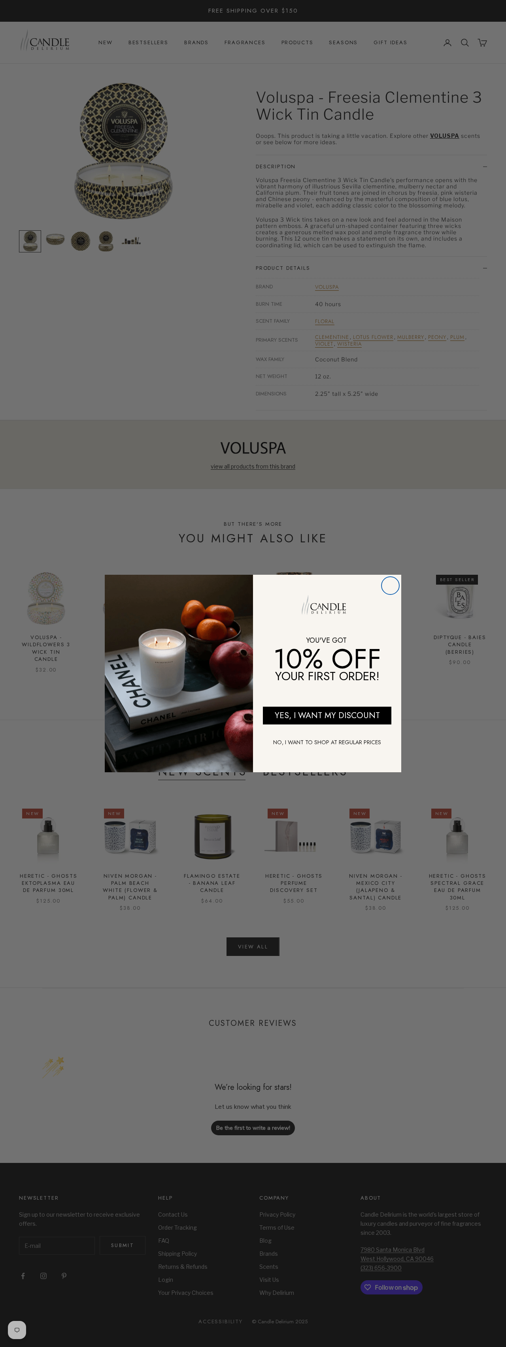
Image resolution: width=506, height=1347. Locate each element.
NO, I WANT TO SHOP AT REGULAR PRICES (327, 742)
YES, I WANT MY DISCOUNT (327, 715)
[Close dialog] (390, 585)
